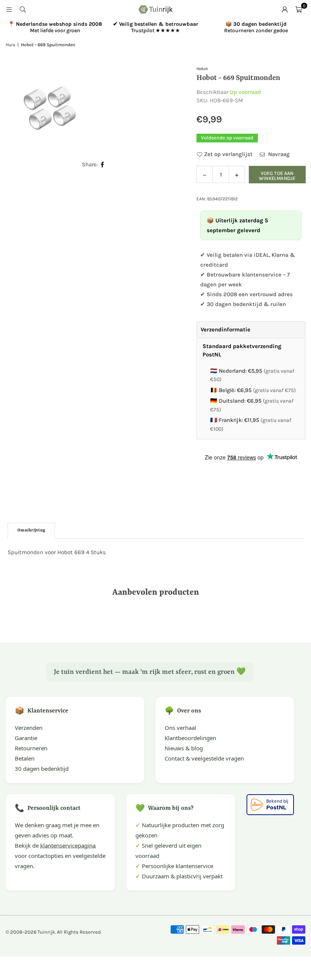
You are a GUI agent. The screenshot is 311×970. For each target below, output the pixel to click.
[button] (298, 9)
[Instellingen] (285, 9)
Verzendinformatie (225, 329)
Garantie (26, 738)
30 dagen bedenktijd (42, 768)
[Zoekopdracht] (23, 9)
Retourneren (31, 748)
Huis (10, 44)
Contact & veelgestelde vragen (204, 758)
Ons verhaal (180, 727)
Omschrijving (31, 530)
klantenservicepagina (68, 845)
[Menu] (9, 9)
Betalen (25, 758)
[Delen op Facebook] (102, 164)
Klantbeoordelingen (190, 738)
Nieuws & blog (184, 748)
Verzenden (28, 727)
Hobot (202, 68)
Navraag (278, 154)
